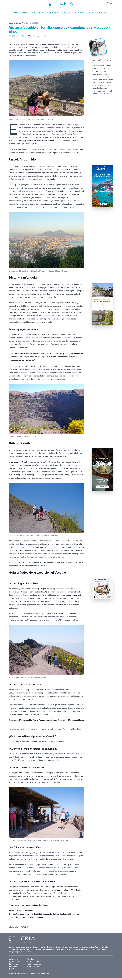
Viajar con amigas (21, 13)
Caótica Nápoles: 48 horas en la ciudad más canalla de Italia (34, 914)
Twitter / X (15, 961)
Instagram (15, 959)
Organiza (89, 13)
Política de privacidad (35, 966)
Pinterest (14, 966)
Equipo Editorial (33, 961)
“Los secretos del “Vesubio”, (68, 890)
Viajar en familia (37, 13)
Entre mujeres (101, 13)
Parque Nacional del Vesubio (36, 905)
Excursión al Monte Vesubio (20, 720)
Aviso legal (31, 959)
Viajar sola (65, 13)
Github (13, 969)
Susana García (15, 23)
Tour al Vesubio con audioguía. (45, 720)
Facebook (15, 964)
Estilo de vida (78, 13)
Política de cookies (34, 964)
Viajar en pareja (52, 13)
